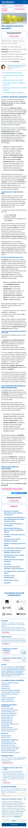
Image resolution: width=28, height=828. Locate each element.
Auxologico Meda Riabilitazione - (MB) (9, 724)
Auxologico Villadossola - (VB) (8, 731)
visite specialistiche (19, 671)
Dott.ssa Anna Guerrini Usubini (16, 65)
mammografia (22, 669)
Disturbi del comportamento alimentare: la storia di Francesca (13, 567)
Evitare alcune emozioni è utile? (13, 80)
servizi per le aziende (10, 674)
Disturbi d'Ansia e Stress (11, 580)
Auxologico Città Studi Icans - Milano (9, 710)
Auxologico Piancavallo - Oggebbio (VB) (10, 747)
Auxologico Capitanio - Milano (8, 741)
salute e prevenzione (21, 757)
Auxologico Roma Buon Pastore (8, 750)
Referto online (19, 5)
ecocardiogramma (10, 671)
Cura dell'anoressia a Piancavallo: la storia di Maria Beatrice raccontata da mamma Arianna (14, 519)
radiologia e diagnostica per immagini (15, 668)
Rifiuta (14, 820)
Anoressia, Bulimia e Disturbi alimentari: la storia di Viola (12, 551)
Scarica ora (6, 660)
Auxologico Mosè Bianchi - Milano (8, 743)
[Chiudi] (24, 798)
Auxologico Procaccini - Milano (8, 715)
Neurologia (3, 695)
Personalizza (17, 816)
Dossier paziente (20, 9)
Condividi (19, 493)
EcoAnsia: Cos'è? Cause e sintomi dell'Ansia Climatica (14, 556)
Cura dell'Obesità (5, 684)
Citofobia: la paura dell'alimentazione (9, 576)
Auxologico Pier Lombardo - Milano (9, 713)
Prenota (4, 5)
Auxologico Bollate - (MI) (6, 718)
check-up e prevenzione (6, 675)
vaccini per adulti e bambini (7, 672)
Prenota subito (14, 36)
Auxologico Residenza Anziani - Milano (10, 748)
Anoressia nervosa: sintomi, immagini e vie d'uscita (12, 540)
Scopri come (7, 782)
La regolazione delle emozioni (12, 72)
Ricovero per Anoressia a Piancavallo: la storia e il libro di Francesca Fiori (13, 513)
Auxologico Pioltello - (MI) (7, 717)
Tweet (14, 493)
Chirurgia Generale (5, 686)
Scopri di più (5, 632)
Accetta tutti (14, 824)
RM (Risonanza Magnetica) (13, 669)
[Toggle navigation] (25, 2)
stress (11, 128)
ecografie (3, 671)
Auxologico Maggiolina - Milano (8, 711)
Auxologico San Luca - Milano (8, 745)
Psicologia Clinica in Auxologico (13, 92)
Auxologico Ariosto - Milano (7, 708)
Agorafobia (7, 583)
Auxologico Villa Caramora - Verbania (9, 729)
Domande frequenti (4, 9)
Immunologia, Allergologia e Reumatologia (10, 692)
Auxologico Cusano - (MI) (7, 720)
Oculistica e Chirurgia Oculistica (8, 697)
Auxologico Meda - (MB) (6, 722)
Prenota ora (6, 652)
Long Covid (7, 564)
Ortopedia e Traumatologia (7, 699)
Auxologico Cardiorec (6, 735)
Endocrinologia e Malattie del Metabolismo (10, 690)
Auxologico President (6, 737)
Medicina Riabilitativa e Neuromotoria (9, 694)
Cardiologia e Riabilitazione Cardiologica (10, 682)
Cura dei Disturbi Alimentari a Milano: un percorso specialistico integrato (13, 530)
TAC (5, 669)
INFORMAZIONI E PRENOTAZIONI (12, 489)
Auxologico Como (5, 725)
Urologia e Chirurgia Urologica (7, 701)
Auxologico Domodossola (7, 727)
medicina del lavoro (20, 674)
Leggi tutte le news (7, 762)
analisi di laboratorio (20, 666)
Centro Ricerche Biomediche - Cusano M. (10, 752)
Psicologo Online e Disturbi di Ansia (14, 548)
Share (25, 493)
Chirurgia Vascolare (5, 688)
